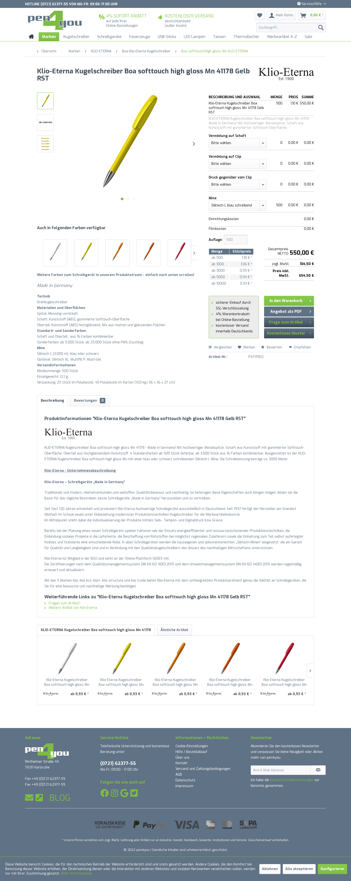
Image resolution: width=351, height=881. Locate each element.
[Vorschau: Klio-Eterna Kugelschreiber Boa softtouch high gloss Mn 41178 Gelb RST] (45, 100)
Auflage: (216, 240)
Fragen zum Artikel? (64, 603)
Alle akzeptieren (299, 869)
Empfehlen (302, 347)
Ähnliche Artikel (174, 630)
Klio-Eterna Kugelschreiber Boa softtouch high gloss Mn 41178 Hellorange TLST (175, 682)
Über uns (183, 757)
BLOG (59, 797)
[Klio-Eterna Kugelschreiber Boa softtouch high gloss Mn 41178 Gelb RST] (86, 251)
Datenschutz (185, 780)
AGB (179, 774)
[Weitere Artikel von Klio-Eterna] (286, 76)
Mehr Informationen (76, 873)
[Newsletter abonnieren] (318, 770)
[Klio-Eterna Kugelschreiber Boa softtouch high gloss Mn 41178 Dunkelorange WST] (148, 251)
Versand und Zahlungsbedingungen (203, 769)
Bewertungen (89, 400)
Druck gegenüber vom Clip (230, 177)
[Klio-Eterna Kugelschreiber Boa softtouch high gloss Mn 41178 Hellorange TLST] (117, 251)
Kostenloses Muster (286, 333)
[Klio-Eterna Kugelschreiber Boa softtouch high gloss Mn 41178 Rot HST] (179, 251)
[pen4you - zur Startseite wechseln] (54, 20)
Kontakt (182, 763)
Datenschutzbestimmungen (292, 780)
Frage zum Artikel (286, 322)
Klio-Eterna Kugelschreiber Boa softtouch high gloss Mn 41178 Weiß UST (66, 682)
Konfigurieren (332, 869)
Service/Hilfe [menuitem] (312, 4)
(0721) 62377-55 (118, 763)
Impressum (184, 786)
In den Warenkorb (286, 300)
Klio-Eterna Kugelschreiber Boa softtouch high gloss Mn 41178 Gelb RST (121, 682)
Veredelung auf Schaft (227, 136)
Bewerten (274, 347)
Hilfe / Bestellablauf (191, 752)
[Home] (31, 36)
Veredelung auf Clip (225, 156)
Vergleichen (222, 347)
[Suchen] (321, 27)
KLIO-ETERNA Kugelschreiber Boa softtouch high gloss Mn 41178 (96, 630)
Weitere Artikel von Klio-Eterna (72, 607)
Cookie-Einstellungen (192, 746)
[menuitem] (291, 27)
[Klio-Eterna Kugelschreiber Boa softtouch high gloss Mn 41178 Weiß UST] (55, 251)
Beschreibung (52, 400)
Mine (213, 198)
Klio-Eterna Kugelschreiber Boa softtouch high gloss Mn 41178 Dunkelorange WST (229, 682)
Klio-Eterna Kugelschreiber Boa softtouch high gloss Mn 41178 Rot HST (284, 682)
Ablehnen (270, 869)
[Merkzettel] (260, 15)
